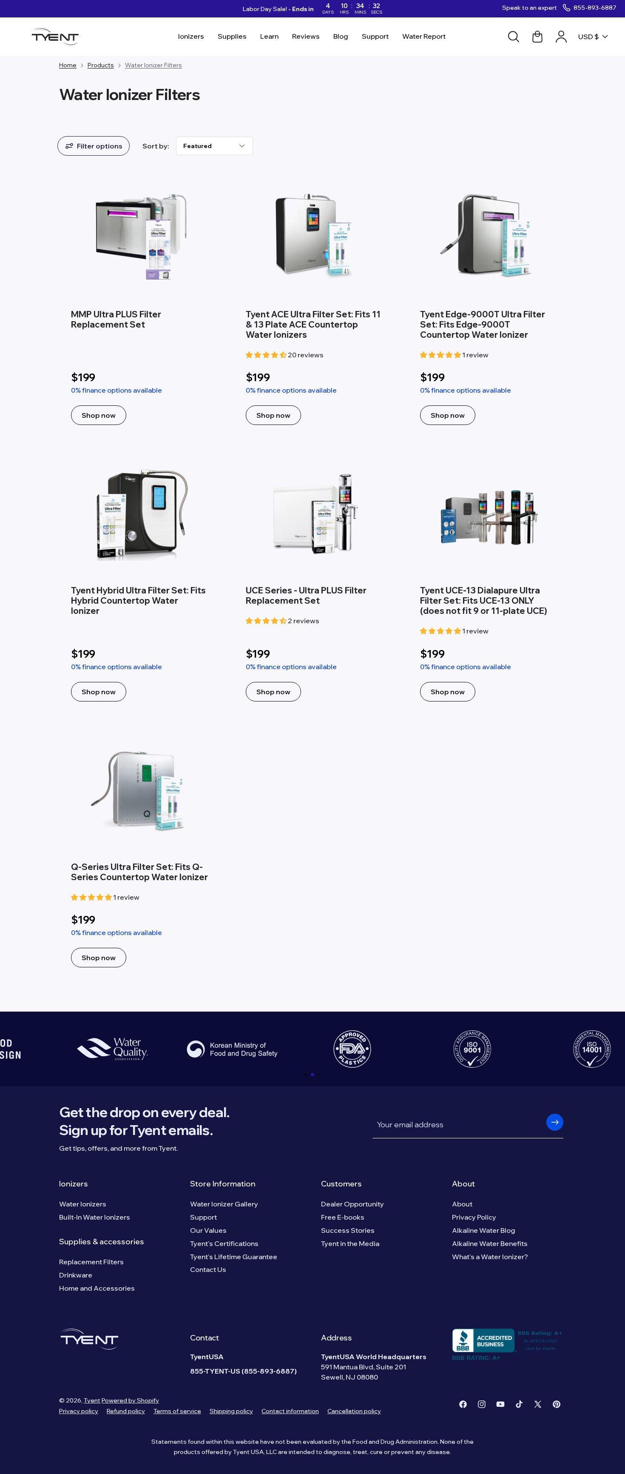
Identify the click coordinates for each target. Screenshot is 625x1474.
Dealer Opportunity (352, 1204)
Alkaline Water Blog (483, 1230)
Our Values (208, 1230)
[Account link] (561, 36)
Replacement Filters (91, 1261)
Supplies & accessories (101, 1241)
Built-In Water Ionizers (94, 1217)
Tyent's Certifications (224, 1243)
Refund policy (126, 1411)
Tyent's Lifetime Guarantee (233, 1256)
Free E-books (342, 1217)
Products (101, 65)
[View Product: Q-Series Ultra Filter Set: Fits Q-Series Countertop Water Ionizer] (138, 851)
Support (203, 1217)
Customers (341, 1184)
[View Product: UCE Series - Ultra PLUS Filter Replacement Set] (312, 580)
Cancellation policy (354, 1411)
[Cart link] (537, 36)
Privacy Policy (474, 1217)
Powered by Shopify (130, 1400)
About (463, 1184)
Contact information (290, 1411)
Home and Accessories (97, 1288)
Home (68, 65)
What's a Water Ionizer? (490, 1256)
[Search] (513, 36)
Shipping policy (231, 1411)
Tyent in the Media (350, 1243)
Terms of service (177, 1411)
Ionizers (73, 1184)
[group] (112, 1049)
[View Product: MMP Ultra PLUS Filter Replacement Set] (138, 304)
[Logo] (57, 36)
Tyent (92, 1400)
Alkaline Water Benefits (490, 1243)
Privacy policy (78, 1411)
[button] (305, 1074)
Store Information (223, 1184)
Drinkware (75, 1275)
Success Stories (348, 1230)
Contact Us (208, 1269)
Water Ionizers (82, 1204)
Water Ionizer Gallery (224, 1204)
